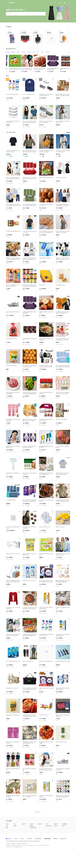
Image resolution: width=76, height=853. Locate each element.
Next (70, 37)
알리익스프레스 (48, 825)
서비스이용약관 (29, 838)
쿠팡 (38, 52)
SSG (34, 52)
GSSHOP (31, 824)
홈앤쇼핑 (31, 825)
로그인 (60, 2)
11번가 (42, 52)
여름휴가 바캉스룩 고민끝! (14, 10)
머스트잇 (23, 824)
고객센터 (22, 838)
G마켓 (8, 52)
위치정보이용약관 (38, 838)
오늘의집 (47, 52)
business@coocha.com (44, 845)
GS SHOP (29, 52)
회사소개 (15, 838)
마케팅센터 (55, 838)
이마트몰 (23, 52)
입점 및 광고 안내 (63, 838)
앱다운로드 (9, 838)
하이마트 (39, 824)
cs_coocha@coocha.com (30, 845)
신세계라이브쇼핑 (33, 827)
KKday (63, 825)
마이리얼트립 (64, 824)
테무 (47, 824)
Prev (6, 37)
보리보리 (55, 825)
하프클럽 (12, 52)
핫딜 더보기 (37, 812)
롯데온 (18, 52)
